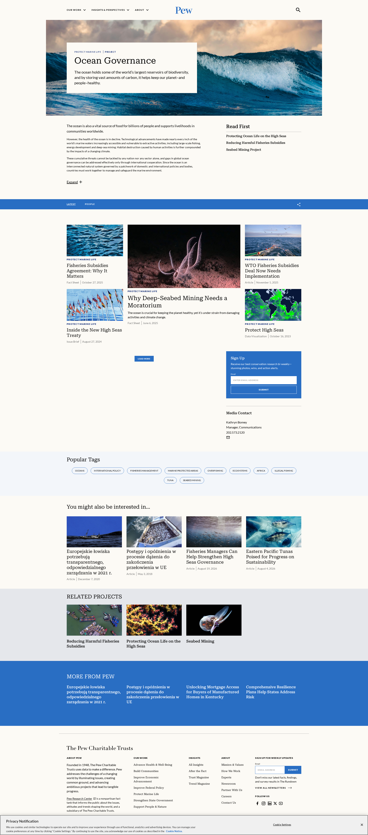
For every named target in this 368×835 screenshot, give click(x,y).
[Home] (100, 748)
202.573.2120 (235, 432)
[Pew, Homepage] (184, 10)
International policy (107, 470)
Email (233, 374)
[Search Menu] (298, 10)
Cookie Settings (282, 824)
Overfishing (215, 470)
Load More (144, 359)
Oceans (79, 470)
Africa (261, 470)
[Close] (362, 825)
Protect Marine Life (87, 51)
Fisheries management (144, 470)
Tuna (170, 480)
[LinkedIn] (269, 803)
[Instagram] (263, 803)
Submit (264, 389)
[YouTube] (280, 803)
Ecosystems (240, 470)
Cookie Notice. (174, 831)
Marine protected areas (183, 470)
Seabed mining (192, 480)
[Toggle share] (299, 204)
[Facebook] (257, 803)
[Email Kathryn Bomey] (228, 437)
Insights (194, 757)
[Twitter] (275, 803)
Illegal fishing (284, 470)
